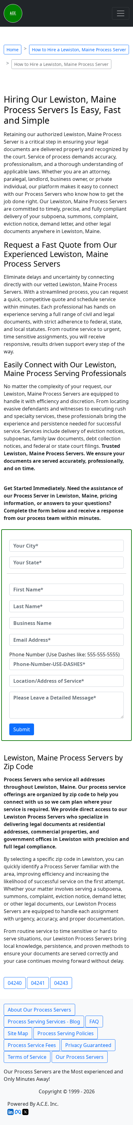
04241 (38, 983)
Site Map (18, 1033)
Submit (21, 729)
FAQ (94, 1021)
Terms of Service (27, 1057)
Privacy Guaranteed (88, 1045)
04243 (61, 983)
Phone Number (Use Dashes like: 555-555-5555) (64, 654)
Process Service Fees (32, 1045)
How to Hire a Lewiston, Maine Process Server (79, 50)
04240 (15, 983)
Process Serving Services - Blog (44, 1021)
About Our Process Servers (39, 1009)
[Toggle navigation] (120, 13)
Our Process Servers (80, 1057)
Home (12, 50)
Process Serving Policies (65, 1033)
